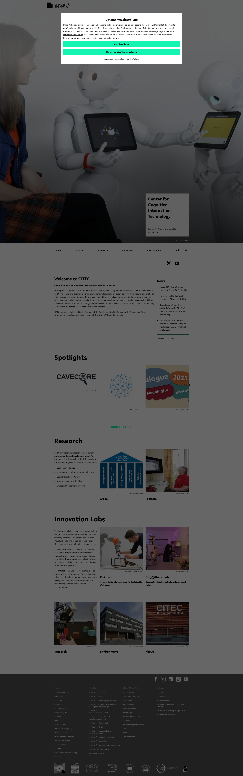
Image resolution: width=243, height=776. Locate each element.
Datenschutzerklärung (73, 34)
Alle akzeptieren (121, 44)
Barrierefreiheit (133, 59)
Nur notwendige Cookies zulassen (121, 51)
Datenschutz (120, 59)
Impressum (108, 59)
